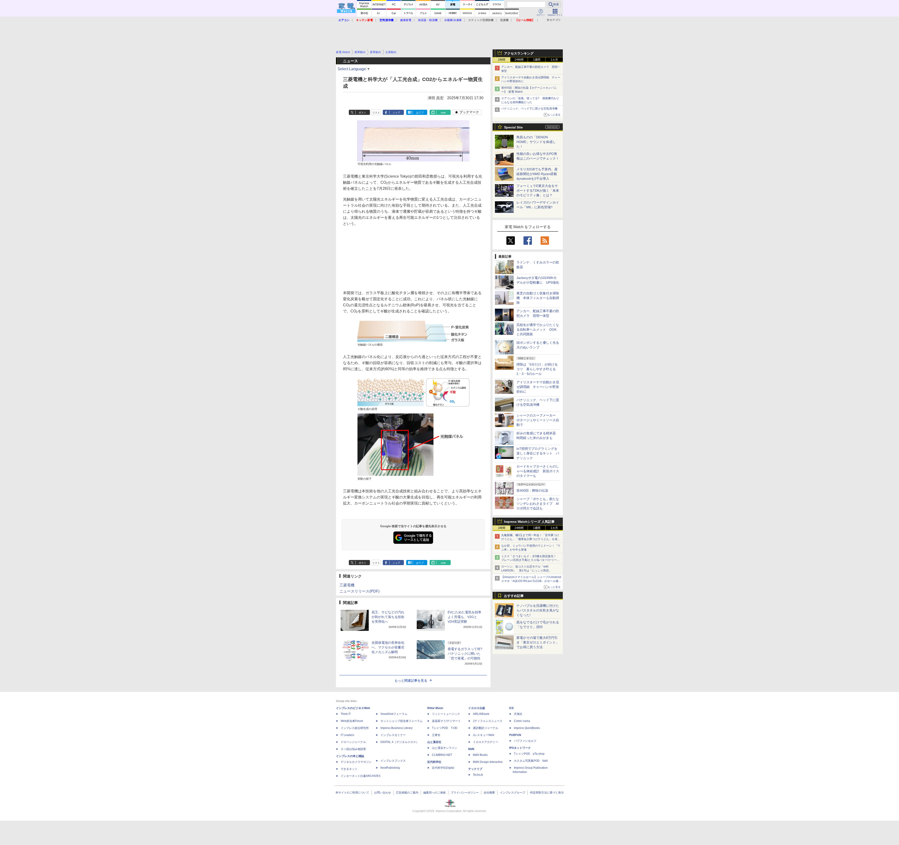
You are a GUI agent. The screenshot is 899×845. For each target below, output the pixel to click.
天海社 (518, 714)
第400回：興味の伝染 (532, 490)
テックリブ (475, 769)
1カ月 (554, 59)
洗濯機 (504, 20)
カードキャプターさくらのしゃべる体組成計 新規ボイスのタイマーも (537, 471)
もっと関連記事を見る (410, 680)
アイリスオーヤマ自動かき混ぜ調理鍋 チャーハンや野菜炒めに (537, 386)
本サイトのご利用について (352, 792)
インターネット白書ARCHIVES (360, 776)
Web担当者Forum (352, 721)
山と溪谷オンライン (444, 748)
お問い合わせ (382, 792)
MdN (471, 749)
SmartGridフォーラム (393, 714)
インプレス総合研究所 (355, 728)
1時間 (501, 59)
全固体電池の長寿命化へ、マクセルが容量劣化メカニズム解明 (388, 647)
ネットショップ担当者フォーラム (401, 721)
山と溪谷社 (434, 742)
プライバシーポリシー (465, 792)
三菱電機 (346, 585)
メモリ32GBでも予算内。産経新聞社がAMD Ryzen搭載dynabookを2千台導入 (537, 173)
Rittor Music (435, 708)
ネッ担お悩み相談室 (353, 749)
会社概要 (489, 792)
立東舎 (436, 735)
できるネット (349, 769)
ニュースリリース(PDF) (359, 591)
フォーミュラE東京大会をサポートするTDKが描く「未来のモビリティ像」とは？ (537, 190)
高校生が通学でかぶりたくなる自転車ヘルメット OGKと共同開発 (537, 329)
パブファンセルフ (525, 741)
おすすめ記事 (514, 596)
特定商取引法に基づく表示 (547, 792)
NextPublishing (390, 767)
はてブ (420, 112)
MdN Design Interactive (488, 762)
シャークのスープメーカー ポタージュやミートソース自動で (537, 420)
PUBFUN (515, 735)
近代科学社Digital (443, 767)
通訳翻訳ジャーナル (485, 728)
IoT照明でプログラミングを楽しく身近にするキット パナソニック (537, 453)
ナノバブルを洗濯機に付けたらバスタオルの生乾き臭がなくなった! (537, 610)
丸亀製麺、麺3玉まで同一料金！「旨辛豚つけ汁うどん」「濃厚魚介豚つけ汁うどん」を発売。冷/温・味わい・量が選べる (530, 539)
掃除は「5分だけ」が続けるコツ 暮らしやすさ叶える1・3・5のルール (537, 369)
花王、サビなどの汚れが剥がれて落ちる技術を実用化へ (388, 616)
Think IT (346, 714)
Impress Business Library (396, 728)
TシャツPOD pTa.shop (529, 753)
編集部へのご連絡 (434, 792)
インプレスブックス (393, 760)
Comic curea (522, 721)
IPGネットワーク (520, 748)
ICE (511, 708)
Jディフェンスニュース (487, 721)
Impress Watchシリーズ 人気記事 (529, 521)
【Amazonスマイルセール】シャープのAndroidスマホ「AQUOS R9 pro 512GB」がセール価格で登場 (531, 581)
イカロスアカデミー (485, 742)
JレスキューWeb (483, 735)
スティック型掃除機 (481, 20)
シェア (396, 112)
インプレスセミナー (393, 735)
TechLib (478, 774)
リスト (376, 112)
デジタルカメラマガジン (356, 762)
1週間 (536, 59)
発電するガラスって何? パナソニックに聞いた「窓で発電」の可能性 (465, 653)
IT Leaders (347, 735)
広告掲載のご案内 (407, 792)
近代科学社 (434, 762)
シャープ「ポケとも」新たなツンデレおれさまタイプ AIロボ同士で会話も (537, 503)
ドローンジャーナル (353, 742)
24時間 (519, 59)
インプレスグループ (512, 792)
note (443, 112)
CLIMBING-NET (442, 755)
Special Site (513, 127)
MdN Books (480, 755)
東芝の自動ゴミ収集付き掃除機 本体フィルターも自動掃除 (537, 297)
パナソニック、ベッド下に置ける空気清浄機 (529, 108)
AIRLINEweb (481, 714)
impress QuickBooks (527, 728)
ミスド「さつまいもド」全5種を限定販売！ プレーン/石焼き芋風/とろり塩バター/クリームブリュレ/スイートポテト (530, 560)
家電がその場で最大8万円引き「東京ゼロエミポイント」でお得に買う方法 (537, 642)
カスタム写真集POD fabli (531, 760)
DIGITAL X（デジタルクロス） (399, 742)
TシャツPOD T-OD (444, 728)
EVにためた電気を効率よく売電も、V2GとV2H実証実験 (464, 616)
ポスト (362, 112)
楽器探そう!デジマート (446, 721)
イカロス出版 (476, 708)
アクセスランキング (519, 53)
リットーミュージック (446, 714)
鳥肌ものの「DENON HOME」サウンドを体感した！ (536, 141)
